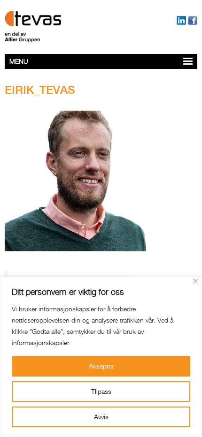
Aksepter (101, 366)
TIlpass (101, 391)
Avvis (101, 417)
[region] (101, 357)
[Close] (196, 281)
